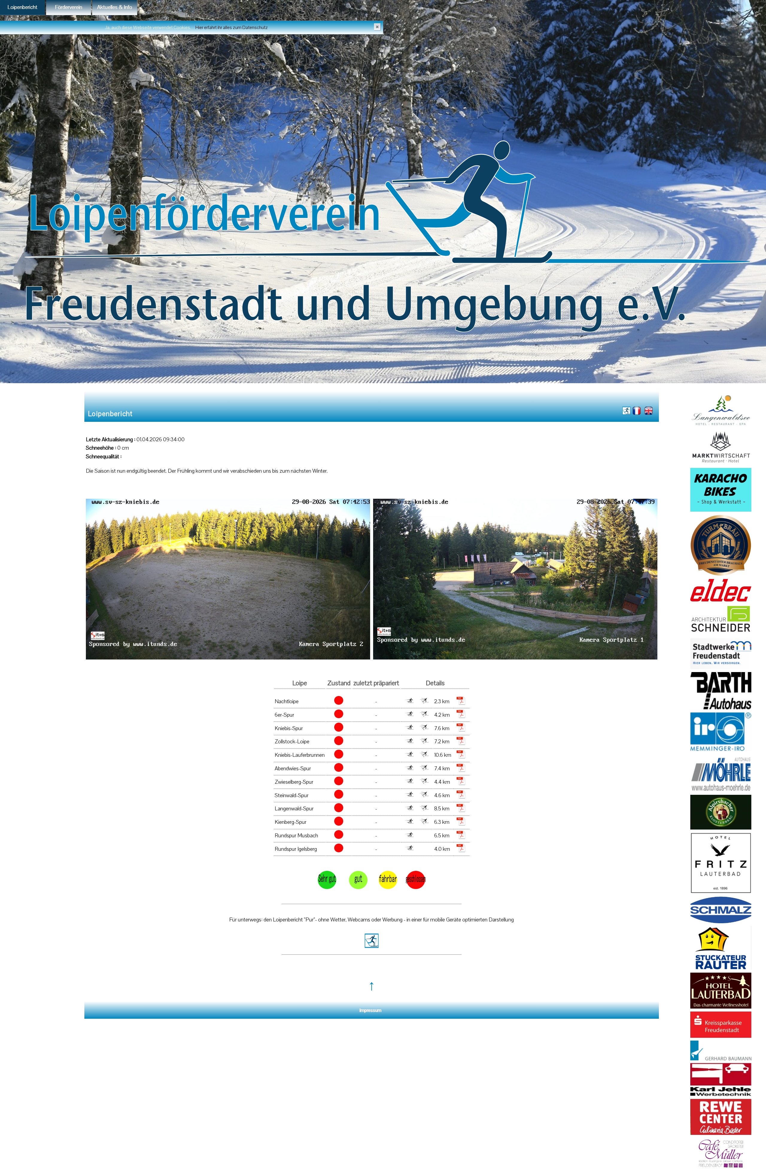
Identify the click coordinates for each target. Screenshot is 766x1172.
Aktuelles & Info (114, 7)
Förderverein (68, 7)
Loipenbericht (22, 7)
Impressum (371, 1010)
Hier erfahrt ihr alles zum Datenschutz (232, 27)
